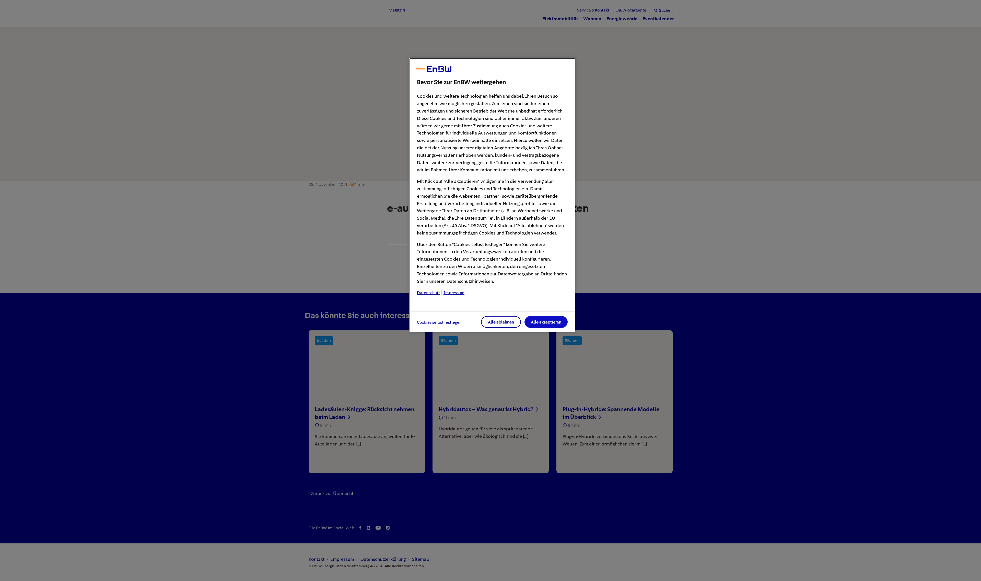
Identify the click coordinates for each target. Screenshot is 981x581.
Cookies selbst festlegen (439, 322)
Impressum (453, 292)
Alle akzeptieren (546, 322)
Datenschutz (428, 292)
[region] (492, 195)
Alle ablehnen (501, 322)
